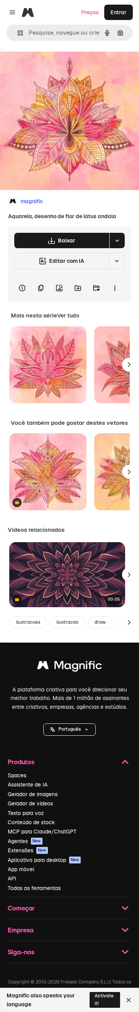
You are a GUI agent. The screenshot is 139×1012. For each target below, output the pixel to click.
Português (69, 729)
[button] (69, 729)
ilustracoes (28, 622)
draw (100, 622)
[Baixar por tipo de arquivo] (117, 240)
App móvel (21, 869)
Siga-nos (21, 952)
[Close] (128, 1000)
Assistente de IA (27, 784)
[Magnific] (69, 667)
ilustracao (67, 622)
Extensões (27, 850)
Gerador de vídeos (30, 803)
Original (49, 66)
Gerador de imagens (33, 794)
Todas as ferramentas (34, 888)
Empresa (21, 930)
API (12, 878)
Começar (21, 908)
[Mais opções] (114, 288)
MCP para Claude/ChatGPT (42, 831)
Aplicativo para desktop (43, 860)
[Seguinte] (129, 364)
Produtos (21, 762)
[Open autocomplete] (17, 33)
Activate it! (104, 999)
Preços (90, 12)
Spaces (17, 775)
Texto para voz (26, 813)
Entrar (118, 12)
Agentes (24, 841)
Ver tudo (68, 315)
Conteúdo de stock (31, 822)
